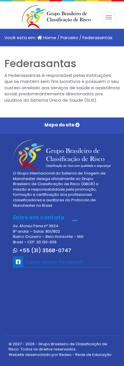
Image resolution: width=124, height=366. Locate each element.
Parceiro (69, 38)
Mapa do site (59, 125)
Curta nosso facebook (53, 262)
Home (49, 38)
